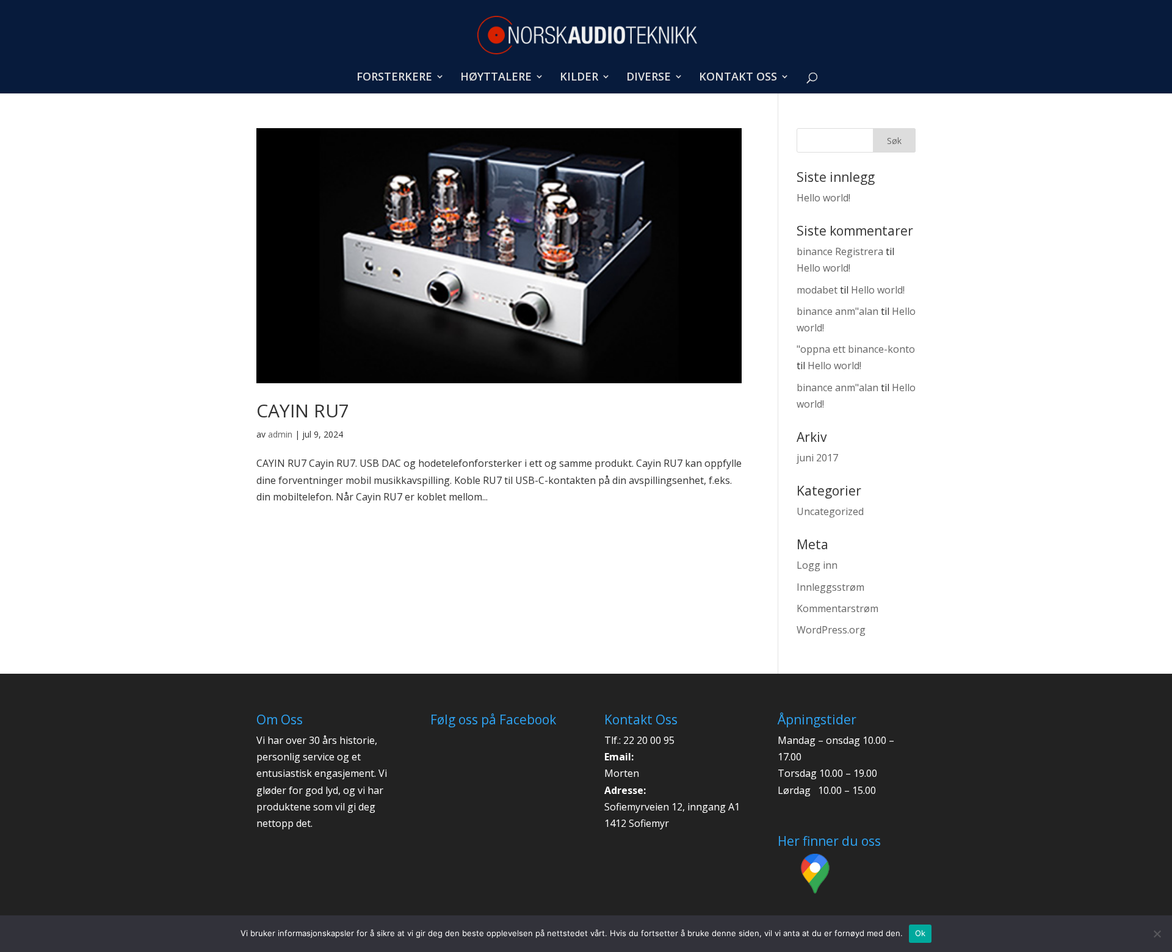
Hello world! (823, 197)
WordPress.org (831, 629)
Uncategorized (830, 511)
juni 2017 (817, 457)
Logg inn (817, 565)
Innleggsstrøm (830, 587)
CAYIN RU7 (302, 410)
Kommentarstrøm (837, 608)
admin (280, 434)
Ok (920, 933)
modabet (817, 290)
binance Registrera (840, 251)
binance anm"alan (837, 311)
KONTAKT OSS (738, 78)
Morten (621, 773)
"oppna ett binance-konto (856, 349)
